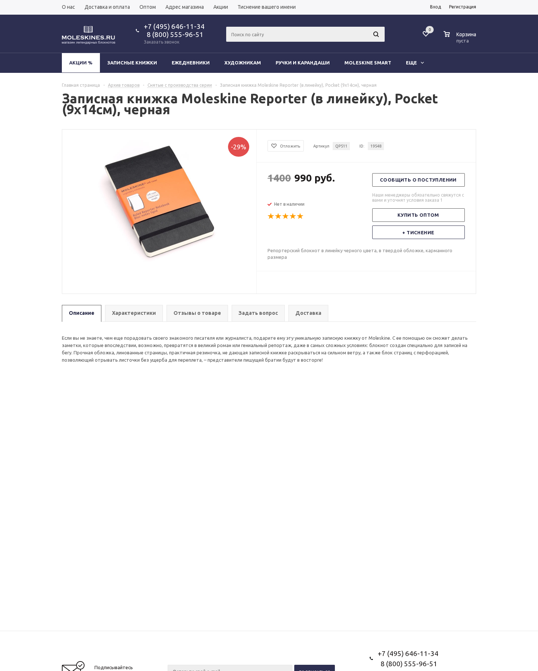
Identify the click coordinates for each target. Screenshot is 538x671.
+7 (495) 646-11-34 (174, 26)
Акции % (81, 62)
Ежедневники (191, 62)
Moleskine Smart (367, 62)
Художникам (242, 62)
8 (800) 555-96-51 (173, 34)
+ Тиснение (418, 232)
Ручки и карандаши (303, 62)
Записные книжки (132, 62)
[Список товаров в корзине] (461, 39)
